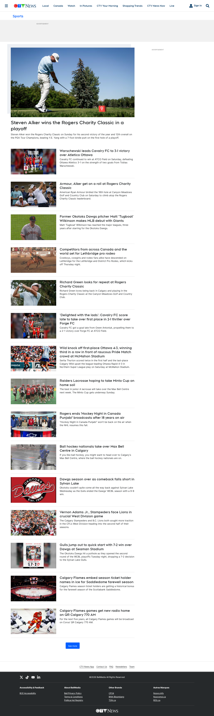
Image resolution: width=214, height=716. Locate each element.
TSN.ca (112, 700)
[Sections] (6, 6)
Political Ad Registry (73, 700)
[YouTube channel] (33, 677)
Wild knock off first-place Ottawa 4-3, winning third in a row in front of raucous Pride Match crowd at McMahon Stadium (96, 352)
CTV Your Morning (107, 6)
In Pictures (86, 6)
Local (45, 6)
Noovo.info (158, 693)
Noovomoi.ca (159, 696)
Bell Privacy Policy (73, 693)
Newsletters (121, 666)
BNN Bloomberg (116, 696)
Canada (58, 6)
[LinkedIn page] (39, 677)
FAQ (111, 666)
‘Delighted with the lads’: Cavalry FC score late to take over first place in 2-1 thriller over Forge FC (95, 319)
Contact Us (101, 666)
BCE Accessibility (28, 693)
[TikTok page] (27, 677)
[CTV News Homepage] (25, 6)
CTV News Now (156, 6)
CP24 (111, 693)
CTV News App (86, 666)
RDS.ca (156, 700)
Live (172, 6)
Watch (71, 6)
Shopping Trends (133, 6)
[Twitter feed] (21, 677)
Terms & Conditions (73, 696)
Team (132, 666)
